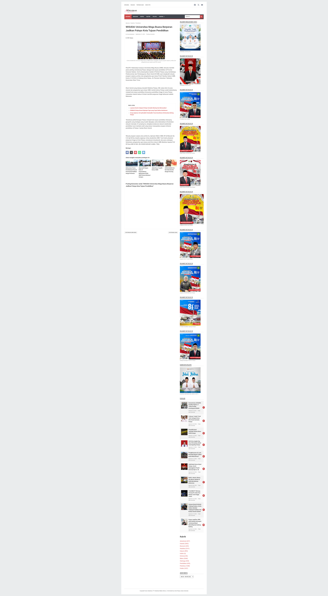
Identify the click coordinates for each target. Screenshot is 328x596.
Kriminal (184, 556)
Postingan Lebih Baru (130, 232)
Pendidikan (185, 563)
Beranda (126, 5)
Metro (142, 16)
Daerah (184, 543)
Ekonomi (184, 546)
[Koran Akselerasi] (130, 11)
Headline (135, 16)
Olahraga (184, 561)
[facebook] (127, 152)
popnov (130, 585)
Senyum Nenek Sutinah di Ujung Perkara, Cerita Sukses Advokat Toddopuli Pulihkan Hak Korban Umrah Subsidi (195, 508)
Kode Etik (147, 5)
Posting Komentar (150, 34)
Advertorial (185, 541)
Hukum (184, 551)
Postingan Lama (173, 232)
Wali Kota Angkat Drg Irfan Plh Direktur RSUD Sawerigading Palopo (195, 442)
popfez (126, 585)
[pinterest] (135, 152)
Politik (155, 16)
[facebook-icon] (195, 5)
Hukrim (161, 16)
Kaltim (148, 16)
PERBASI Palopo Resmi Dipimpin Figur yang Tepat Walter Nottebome (149, 110)
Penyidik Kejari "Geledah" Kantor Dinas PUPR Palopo (195, 431)
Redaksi (133, 5)
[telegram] (143, 152)
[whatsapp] (139, 152)
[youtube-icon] (202, 5)
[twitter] (131, 152)
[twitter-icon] (198, 5)
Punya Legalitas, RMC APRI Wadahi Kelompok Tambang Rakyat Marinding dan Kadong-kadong (195, 523)
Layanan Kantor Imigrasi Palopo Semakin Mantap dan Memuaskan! (148, 108)
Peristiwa (185, 566)
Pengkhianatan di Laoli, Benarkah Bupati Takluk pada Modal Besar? (195, 454)
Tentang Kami (140, 5)
